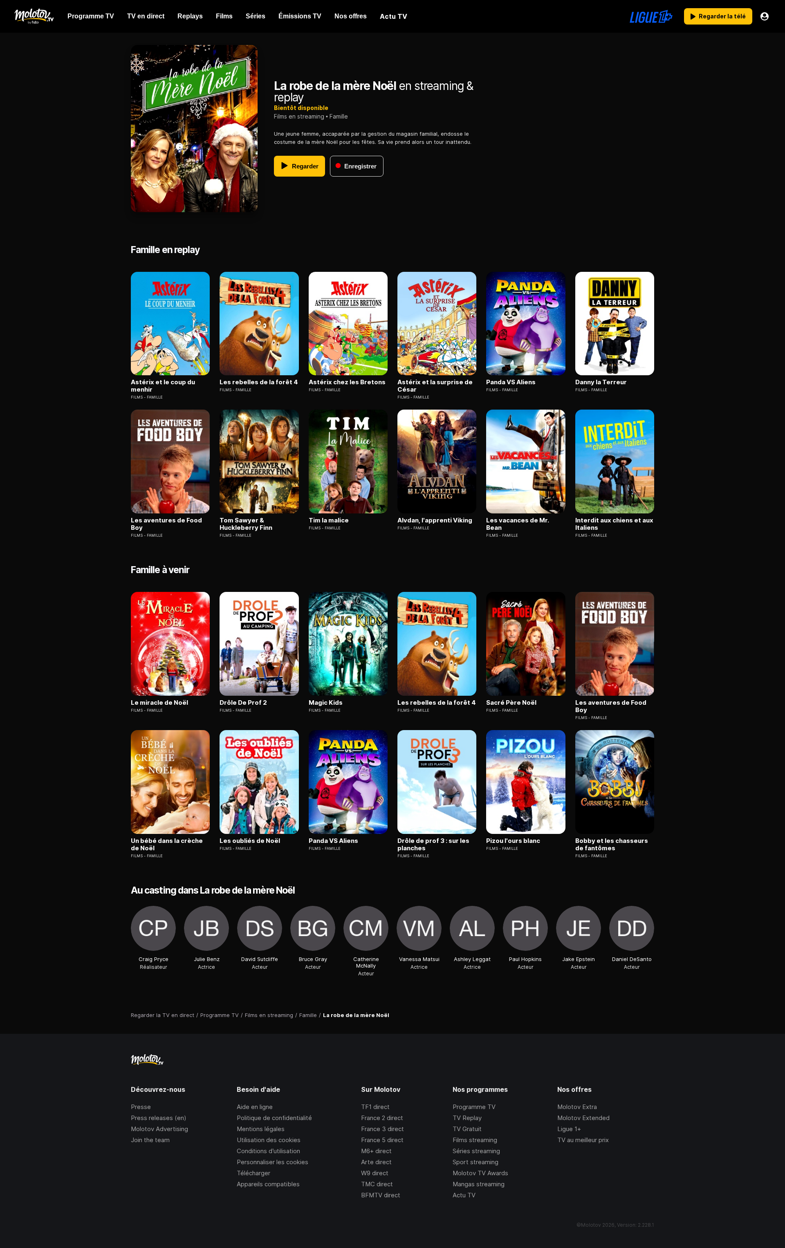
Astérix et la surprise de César (435, 386)
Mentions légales (261, 1129)
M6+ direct (376, 1151)
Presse (141, 1107)
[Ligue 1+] (651, 16)
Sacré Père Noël (511, 702)
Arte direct (376, 1162)
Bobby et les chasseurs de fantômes (611, 844)
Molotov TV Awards (480, 1173)
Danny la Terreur (601, 382)
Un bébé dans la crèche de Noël (167, 844)
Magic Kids (326, 702)
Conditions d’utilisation (268, 1151)
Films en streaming (299, 116)
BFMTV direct (380, 1195)
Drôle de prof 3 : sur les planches (433, 844)
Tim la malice (329, 520)
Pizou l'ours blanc (513, 841)
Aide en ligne (255, 1107)
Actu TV (464, 1195)
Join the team (150, 1140)
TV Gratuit (467, 1129)
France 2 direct (382, 1118)
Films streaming (475, 1140)
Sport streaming (475, 1162)
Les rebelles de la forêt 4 (259, 382)
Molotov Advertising (159, 1129)
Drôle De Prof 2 (243, 702)
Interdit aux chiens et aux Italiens (614, 524)
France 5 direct (382, 1140)
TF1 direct (375, 1107)
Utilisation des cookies (269, 1140)
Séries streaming (476, 1151)
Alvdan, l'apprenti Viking (434, 520)
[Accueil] (33, 16)
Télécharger (253, 1173)
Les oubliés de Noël (250, 841)
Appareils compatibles (268, 1184)
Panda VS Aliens (511, 382)
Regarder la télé (722, 16)
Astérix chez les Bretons (347, 382)
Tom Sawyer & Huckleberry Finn (246, 524)
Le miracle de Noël (159, 702)
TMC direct (377, 1184)
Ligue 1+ (569, 1129)
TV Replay (467, 1118)
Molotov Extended (583, 1118)
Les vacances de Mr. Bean (517, 524)
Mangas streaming (479, 1184)
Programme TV (474, 1107)
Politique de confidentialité (274, 1118)
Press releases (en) (158, 1118)
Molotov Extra (577, 1107)
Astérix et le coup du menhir (163, 386)
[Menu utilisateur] (764, 16)
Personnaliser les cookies (272, 1162)
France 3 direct (382, 1129)
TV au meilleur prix (583, 1140)
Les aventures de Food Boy (166, 524)
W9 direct (374, 1173)
